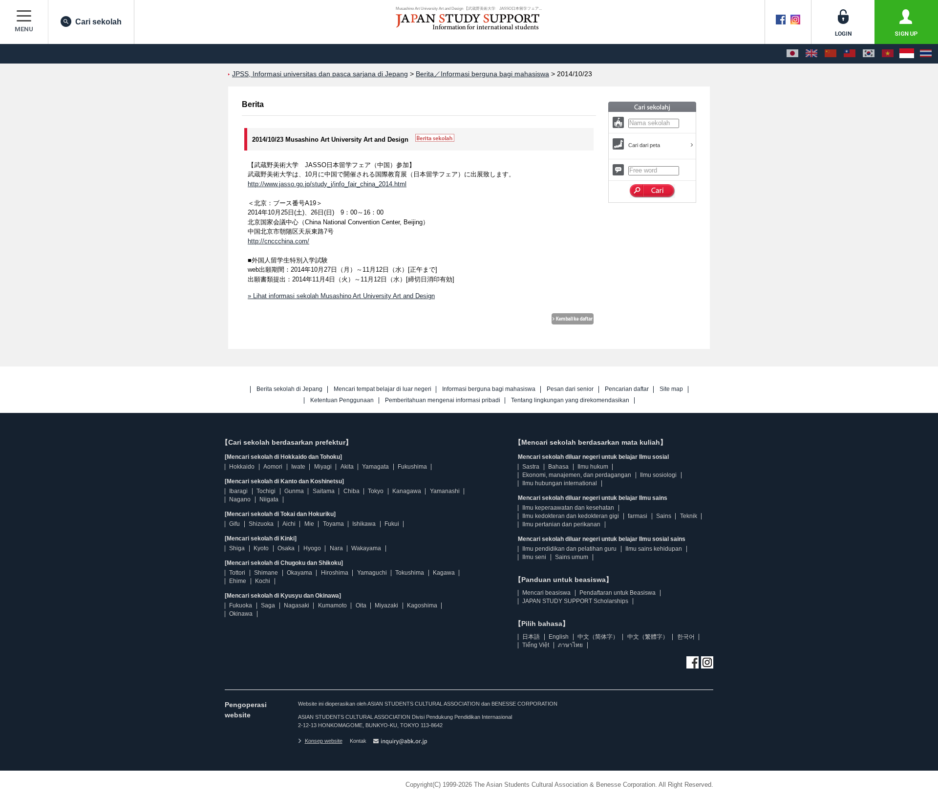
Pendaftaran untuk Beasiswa (617, 592)
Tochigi (266, 491)
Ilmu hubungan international (559, 483)
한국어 (686, 636)
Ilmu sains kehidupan (653, 548)
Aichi (289, 523)
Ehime (237, 581)
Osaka (286, 548)
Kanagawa (406, 491)
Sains (663, 516)
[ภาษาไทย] (925, 53)
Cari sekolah (98, 22)
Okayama (299, 572)
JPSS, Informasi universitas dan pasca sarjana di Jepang (320, 74)
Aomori (272, 466)
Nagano (240, 499)
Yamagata (375, 466)
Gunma (294, 491)
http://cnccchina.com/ (278, 241)
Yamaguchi (372, 572)
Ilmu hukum (592, 466)
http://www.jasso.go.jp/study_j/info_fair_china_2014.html (327, 184)
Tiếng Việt (535, 645)
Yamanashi (445, 491)
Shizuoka (261, 523)
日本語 (531, 636)
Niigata (268, 499)
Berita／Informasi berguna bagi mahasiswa (482, 74)
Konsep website (323, 741)
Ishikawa (364, 523)
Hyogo (312, 548)
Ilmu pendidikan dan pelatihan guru (569, 548)
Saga (268, 605)
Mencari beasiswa (546, 592)
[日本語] (792, 53)
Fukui (391, 523)
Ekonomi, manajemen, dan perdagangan (576, 475)
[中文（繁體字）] (849, 53)
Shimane (266, 572)
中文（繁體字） (647, 636)
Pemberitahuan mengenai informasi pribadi (442, 400)
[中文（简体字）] (830, 53)
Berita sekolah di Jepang (289, 389)
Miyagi (323, 466)
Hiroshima (334, 572)
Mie (309, 523)
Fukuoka (240, 605)
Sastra (530, 466)
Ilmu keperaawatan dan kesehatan (568, 507)
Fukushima (412, 466)
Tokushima (409, 572)
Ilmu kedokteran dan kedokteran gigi (570, 516)
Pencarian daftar (627, 389)
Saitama (324, 491)
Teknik (688, 516)
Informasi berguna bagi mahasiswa (488, 389)
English (559, 636)
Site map (671, 389)
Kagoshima (422, 605)
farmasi (637, 516)
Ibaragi (238, 491)
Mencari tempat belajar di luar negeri (382, 389)
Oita (361, 605)
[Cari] (652, 191)
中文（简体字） (597, 636)
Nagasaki (296, 605)
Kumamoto (332, 605)
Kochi (262, 581)
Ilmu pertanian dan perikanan (561, 524)
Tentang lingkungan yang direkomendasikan (570, 400)
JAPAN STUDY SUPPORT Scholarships (575, 601)
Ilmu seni (534, 557)
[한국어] (868, 53)
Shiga (237, 548)
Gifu (234, 523)
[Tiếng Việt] (887, 53)
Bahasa (558, 466)
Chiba (351, 491)
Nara (336, 548)
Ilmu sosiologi (658, 475)
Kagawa (444, 572)
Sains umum (571, 557)
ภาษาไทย (570, 645)
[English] (811, 53)
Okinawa (241, 613)
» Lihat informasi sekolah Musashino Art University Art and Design (341, 296)
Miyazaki (386, 605)
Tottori (237, 572)
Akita (347, 466)
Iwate (298, 466)
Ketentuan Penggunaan (342, 400)
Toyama (333, 523)
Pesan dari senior (570, 389)
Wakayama (366, 548)
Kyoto (261, 548)
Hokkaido (242, 466)
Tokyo (376, 491)
